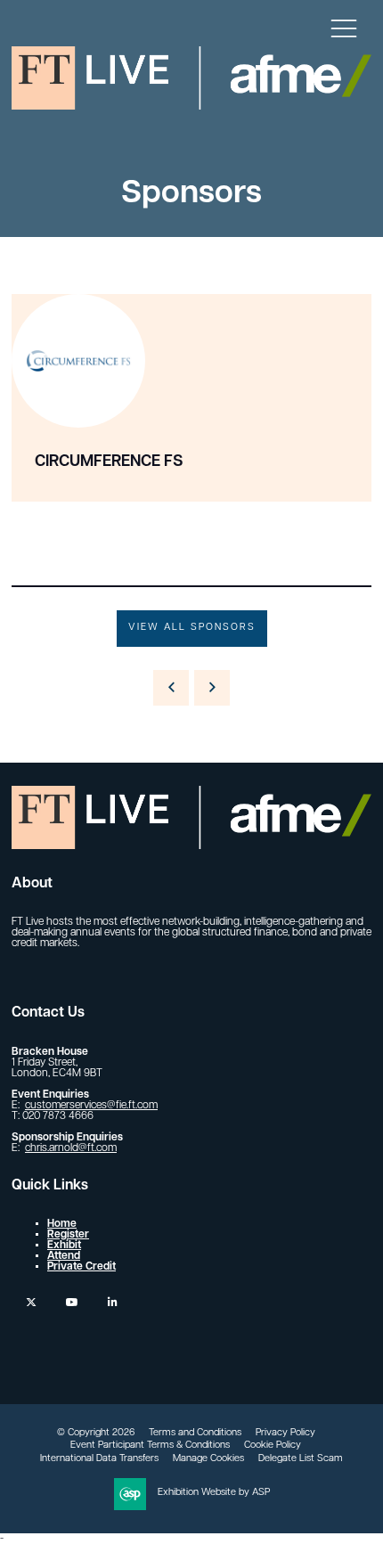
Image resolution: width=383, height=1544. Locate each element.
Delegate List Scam (300, 1459)
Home (62, 1224)
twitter (31, 1302)
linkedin (113, 1302)
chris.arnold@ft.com (71, 1148)
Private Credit (81, 1267)
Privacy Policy (285, 1433)
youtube (72, 1302)
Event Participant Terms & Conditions (150, 1445)
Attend (63, 1256)
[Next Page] (212, 688)
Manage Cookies (208, 1459)
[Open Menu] (344, 28)
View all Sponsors (192, 628)
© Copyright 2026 (95, 1433)
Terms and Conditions (195, 1433)
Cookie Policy (272, 1445)
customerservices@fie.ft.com (91, 1105)
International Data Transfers (99, 1459)
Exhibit (64, 1245)
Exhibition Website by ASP (214, 1493)
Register (68, 1234)
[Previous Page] (171, 688)
